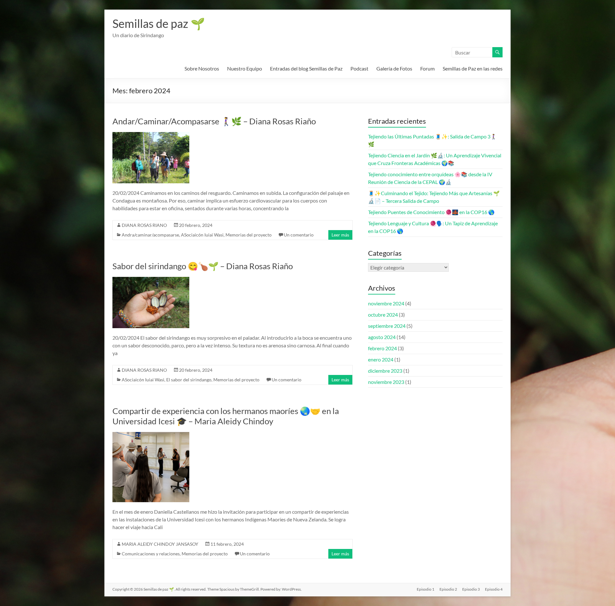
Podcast (359, 68)
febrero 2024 (382, 348)
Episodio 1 (425, 589)
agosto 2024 (382, 337)
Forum (427, 68)
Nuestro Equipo (244, 68)
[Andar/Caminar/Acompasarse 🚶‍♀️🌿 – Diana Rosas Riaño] (150, 135)
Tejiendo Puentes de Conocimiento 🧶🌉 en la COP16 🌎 (431, 212)
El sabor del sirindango (188, 379)
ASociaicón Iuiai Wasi (202, 234)
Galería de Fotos (394, 68)
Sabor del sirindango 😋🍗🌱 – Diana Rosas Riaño (202, 266)
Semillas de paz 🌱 (158, 23)
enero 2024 (380, 359)
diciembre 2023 (385, 371)
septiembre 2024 (387, 326)
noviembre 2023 (386, 382)
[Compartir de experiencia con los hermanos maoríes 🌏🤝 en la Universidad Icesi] (150, 435)
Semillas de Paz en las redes (473, 68)
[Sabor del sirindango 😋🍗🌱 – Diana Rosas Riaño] (150, 280)
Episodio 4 (494, 589)
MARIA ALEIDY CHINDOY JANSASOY (160, 544)
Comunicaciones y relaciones (151, 553)
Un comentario (299, 234)
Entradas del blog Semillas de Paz (306, 68)
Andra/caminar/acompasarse (150, 234)
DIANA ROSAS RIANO (144, 225)
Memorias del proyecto (249, 234)
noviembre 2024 (386, 303)
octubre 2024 (383, 314)
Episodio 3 (471, 589)
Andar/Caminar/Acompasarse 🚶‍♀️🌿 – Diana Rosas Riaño (214, 121)
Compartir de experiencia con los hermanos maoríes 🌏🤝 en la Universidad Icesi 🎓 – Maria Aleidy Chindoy (225, 416)
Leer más (340, 234)
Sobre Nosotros (201, 68)
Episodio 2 (448, 589)
